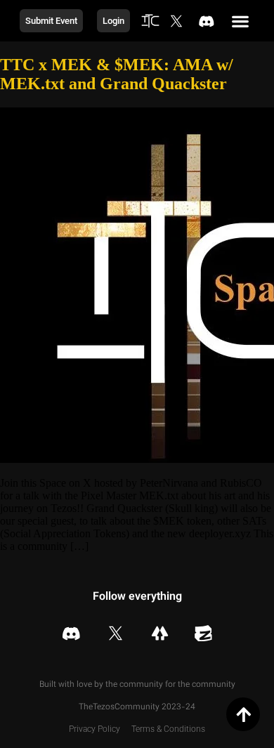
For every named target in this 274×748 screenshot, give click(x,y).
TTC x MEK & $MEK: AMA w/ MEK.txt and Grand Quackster (116, 74)
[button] (240, 20)
